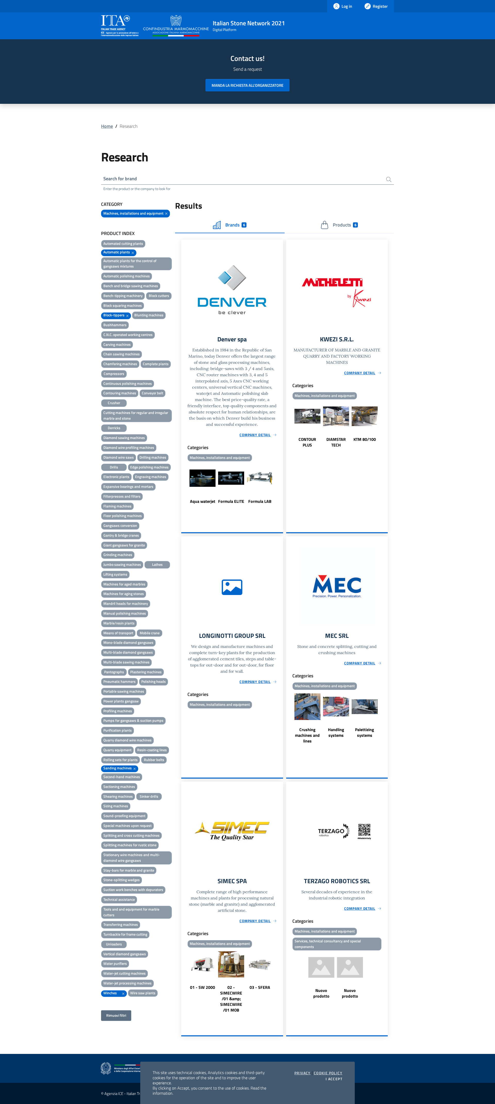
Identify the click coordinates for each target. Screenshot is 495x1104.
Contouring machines (119, 393)
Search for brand (120, 178)
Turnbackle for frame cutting (125, 934)
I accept (334, 1079)
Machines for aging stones (123, 593)
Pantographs (114, 672)
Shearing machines (118, 796)
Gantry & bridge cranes (121, 535)
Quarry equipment (117, 750)
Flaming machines (117, 506)
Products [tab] (344, 224)
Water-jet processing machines (127, 983)
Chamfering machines (120, 363)
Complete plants (156, 363)
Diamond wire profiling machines (128, 447)
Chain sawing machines (121, 354)
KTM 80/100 (364, 439)
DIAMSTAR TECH (336, 442)
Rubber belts (154, 759)
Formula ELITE (231, 501)
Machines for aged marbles (124, 584)
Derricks (114, 427)
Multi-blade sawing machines (126, 662)
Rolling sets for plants (120, 759)
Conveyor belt (152, 393)
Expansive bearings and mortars (128, 486)
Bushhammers (115, 324)
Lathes (157, 564)
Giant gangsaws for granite (124, 545)
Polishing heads (153, 681)
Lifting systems (115, 574)
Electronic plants (116, 476)
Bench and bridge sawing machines (130, 285)
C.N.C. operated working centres (128, 334)
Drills (114, 467)
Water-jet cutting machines (124, 973)
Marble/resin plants (119, 623)
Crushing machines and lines (307, 735)
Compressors (114, 373)
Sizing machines (115, 806)
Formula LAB (259, 501)
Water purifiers (115, 963)
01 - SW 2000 (202, 987)
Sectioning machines (119, 786)
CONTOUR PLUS (307, 442)
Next (280, 486)
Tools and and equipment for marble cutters (131, 912)
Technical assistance (119, 899)
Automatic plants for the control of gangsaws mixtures (129, 263)
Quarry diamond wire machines (127, 740)
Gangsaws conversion (120, 525)
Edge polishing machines (149, 467)
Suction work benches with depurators (133, 889)
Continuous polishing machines (127, 383)
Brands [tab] (235, 224)
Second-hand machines (121, 776)
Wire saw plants (142, 993)
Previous (183, 486)
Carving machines (117, 344)
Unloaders (114, 944)
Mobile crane (150, 633)
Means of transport (118, 633)
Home (107, 126)
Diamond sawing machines (124, 437)
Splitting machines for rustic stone (129, 845)
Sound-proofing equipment (124, 815)
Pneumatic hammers (119, 681)
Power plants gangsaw (121, 701)
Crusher (114, 402)
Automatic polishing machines (126, 276)
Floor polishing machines (122, 515)
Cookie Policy (328, 1073)
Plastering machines (146, 672)
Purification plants (117, 730)
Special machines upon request (127, 825)
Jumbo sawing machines (122, 564)
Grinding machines (117, 554)
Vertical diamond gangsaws (124, 954)
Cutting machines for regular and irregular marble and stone (135, 415)
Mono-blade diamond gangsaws (128, 642)
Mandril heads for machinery (125, 603)
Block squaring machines (122, 305)
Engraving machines (150, 476)
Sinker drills (149, 796)
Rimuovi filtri (116, 1015)
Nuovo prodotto (321, 993)
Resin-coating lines (152, 750)
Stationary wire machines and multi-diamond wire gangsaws (131, 857)
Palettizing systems (364, 732)
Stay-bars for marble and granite (128, 870)
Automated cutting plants (123, 243)
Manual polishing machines (124, 613)
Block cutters (159, 295)
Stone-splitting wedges (121, 879)
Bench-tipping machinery (123, 295)
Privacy (302, 1073)
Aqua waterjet (202, 501)
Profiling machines (117, 711)
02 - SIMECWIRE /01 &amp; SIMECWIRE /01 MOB (231, 998)
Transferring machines (120, 924)
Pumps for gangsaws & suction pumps (133, 720)
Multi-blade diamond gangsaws (128, 652)
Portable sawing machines (123, 691)
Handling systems (336, 732)
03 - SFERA (260, 987)
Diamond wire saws (118, 457)
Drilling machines (152, 457)
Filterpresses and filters (122, 496)
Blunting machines (148, 315)
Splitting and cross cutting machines (131, 835)
